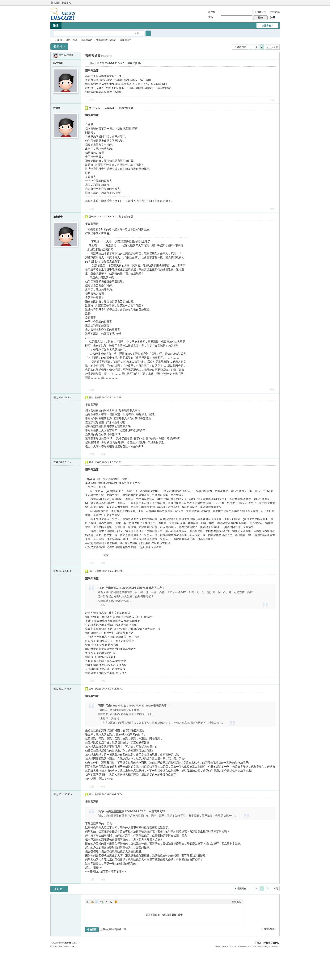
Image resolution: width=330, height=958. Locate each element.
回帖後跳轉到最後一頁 (114, 929)
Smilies (116, 902)
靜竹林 (56, 107)
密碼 (210, 17)
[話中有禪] (55, 55)
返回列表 (241, 47)
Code (111, 902)
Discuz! (67, 942)
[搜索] (148, 33)
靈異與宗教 (86, 40)
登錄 (174, 914)
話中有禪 (69, 55)
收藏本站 (66, 2)
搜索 (136, 33)
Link (102, 902)
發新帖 (58, 46)
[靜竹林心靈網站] (62, 13)
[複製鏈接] (106, 56)
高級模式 (236, 901)
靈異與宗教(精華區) (106, 40)
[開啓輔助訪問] (274, 2)
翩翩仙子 (58, 216)
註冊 (272, 17)
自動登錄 (261, 12)
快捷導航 (266, 25)
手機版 (257, 942)
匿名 (62, 397)
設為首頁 (55, 2)
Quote (106, 902)
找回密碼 (275, 12)
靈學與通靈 (125, 40)
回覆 (91, 100)
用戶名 (211, 12)
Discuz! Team (68, 947)
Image (97, 902)
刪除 (103, 454)
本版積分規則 (269, 928)
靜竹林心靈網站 (51, 40)
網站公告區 (71, 40)
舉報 (272, 100)
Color (92, 902)
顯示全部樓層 (134, 63)
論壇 (55, 25)
